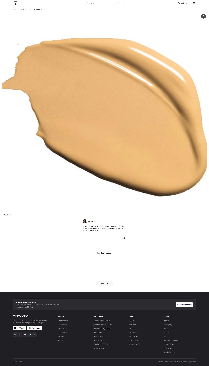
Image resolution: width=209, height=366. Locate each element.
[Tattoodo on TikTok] (20, 334)
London (131, 321)
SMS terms (168, 348)
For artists (182, 3)
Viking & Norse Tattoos (102, 321)
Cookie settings (169, 352)
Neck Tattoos (98, 332)
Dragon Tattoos (99, 336)
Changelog (168, 325)
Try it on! (7, 215)
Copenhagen (133, 340)
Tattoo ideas (62, 332)
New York (132, 325)
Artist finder (62, 329)
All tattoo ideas (99, 348)
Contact (167, 332)
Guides (60, 340)
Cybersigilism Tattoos (101, 344)
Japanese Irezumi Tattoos (103, 325)
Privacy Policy (169, 344)
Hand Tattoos (98, 340)
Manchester (133, 336)
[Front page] (15, 3)
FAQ (165, 336)
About (166, 321)
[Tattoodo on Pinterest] (25, 334)
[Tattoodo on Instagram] (15, 334)
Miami (131, 329)
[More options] (203, 16)
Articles (61, 336)
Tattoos (120, 3)
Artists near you (134, 344)
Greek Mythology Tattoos (103, 329)
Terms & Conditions (171, 340)
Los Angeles (133, 332)
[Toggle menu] (194, 3)
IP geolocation (191, 362)
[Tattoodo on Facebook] (34, 334)
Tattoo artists (63, 321)
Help (166, 329)
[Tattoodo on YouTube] (29, 334)
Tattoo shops (63, 325)
